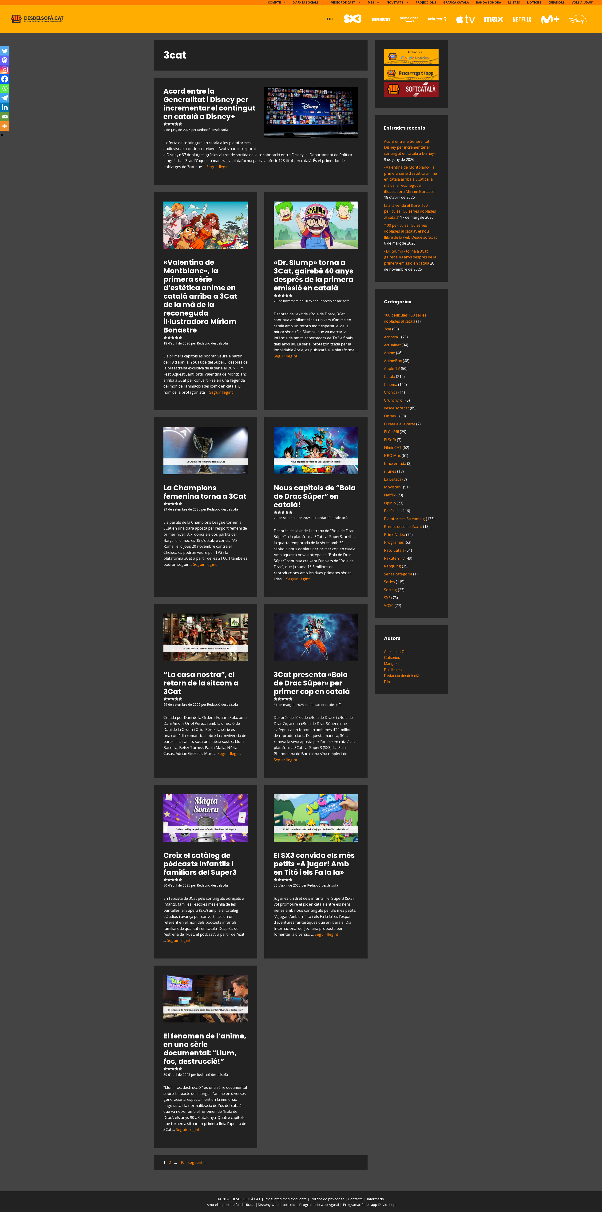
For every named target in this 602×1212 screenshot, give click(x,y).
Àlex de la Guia (397, 652)
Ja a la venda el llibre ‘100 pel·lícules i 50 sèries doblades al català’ (410, 211)
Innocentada (395, 463)
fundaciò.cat (245, 1204)
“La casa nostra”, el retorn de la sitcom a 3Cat (200, 683)
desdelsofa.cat (396, 408)
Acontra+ (392, 337)
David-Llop (387, 1204)
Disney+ (391, 416)
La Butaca (392, 479)
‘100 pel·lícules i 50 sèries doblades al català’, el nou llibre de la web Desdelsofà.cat (410, 231)
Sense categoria (398, 574)
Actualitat (392, 345)
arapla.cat (287, 1204)
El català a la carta (399, 424)
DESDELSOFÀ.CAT (246, 1198)
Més (371, 2)
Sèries (389, 581)
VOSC (389, 605)
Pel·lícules (392, 510)
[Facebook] (4, 79)
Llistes (514, 2)
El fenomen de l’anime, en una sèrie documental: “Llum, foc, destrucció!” (204, 1048)
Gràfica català (456, 2)
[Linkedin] (4, 107)
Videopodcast (343, 2)
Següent (197, 1162)
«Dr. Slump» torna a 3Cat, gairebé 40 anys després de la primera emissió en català (313, 275)
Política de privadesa (328, 1198)
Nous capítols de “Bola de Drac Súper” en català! (315, 496)
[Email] (4, 116)
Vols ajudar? (583, 2)
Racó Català (394, 550)
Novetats (395, 2)
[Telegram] (4, 98)
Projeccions (426, 2)
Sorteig (390, 589)
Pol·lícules (393, 670)
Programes (394, 542)
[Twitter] (4, 50)
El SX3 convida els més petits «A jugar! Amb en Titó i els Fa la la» (314, 863)
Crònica (390, 392)
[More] (4, 126)
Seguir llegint (218, 166)
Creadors (556, 2)
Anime (389, 352)
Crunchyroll (394, 400)
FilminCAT (393, 447)
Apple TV (392, 368)
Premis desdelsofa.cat (403, 526)
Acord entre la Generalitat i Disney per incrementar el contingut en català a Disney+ (410, 147)
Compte (274, 2)
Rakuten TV (394, 558)
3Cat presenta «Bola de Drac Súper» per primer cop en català (312, 683)
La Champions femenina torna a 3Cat (204, 492)
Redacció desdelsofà (401, 676)
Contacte (356, 1198)
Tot (330, 18)
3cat (387, 329)
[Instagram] (4, 69)
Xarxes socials (306, 2)
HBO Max (392, 455)
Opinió (390, 503)
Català (389, 376)
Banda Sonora (488, 2)
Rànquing (392, 566)
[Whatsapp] (4, 88)
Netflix (390, 495)
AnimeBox (393, 360)
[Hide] (2, 135)
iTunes (390, 471)
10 (183, 1162)
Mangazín (392, 664)
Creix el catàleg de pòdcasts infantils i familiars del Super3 (200, 863)
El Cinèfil (391, 431)
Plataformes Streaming (404, 518)
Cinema (390, 384)
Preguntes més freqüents (286, 1198)
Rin (387, 682)
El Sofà (390, 439)
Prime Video (394, 534)
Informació (375, 1198)
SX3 (387, 597)
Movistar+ (393, 487)
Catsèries (392, 658)
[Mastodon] (4, 60)
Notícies (534, 2)
